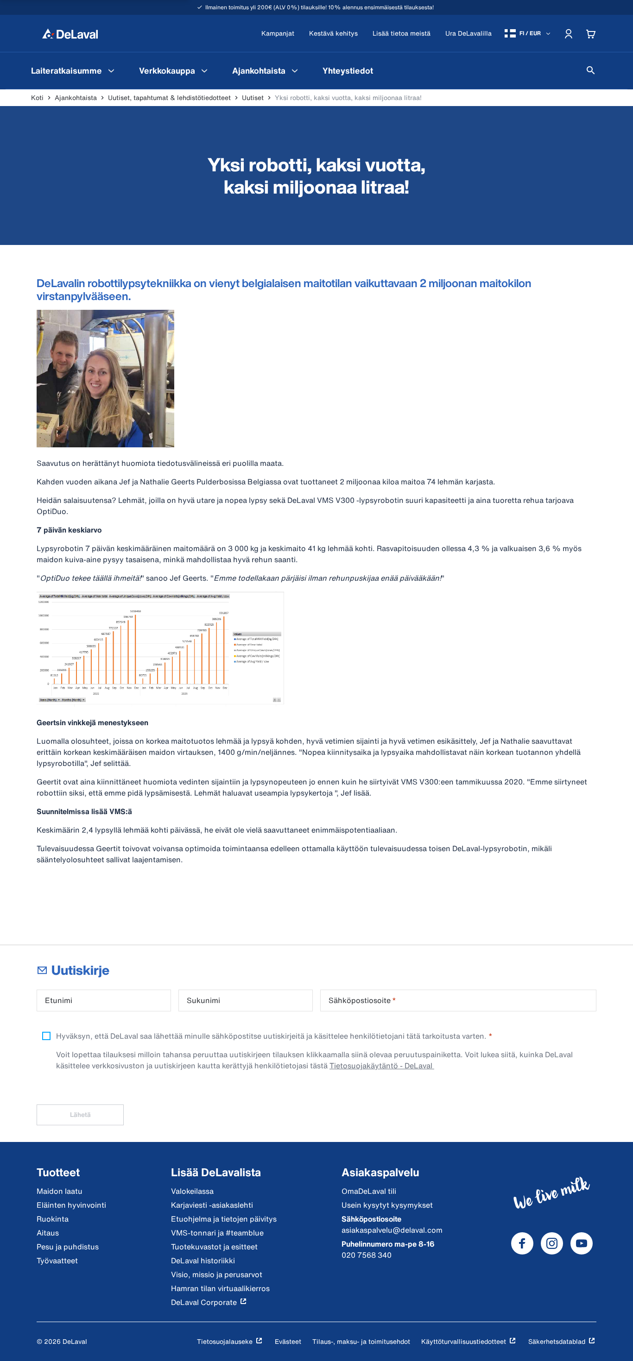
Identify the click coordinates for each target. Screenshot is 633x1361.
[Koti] (69, 33)
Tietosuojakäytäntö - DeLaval (381, 1065)
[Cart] (591, 33)
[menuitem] (74, 70)
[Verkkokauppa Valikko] (204, 70)
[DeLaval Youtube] (581, 1243)
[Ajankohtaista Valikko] (294, 70)
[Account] (568, 33)
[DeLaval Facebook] (522, 1243)
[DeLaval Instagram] (552, 1243)
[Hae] (591, 70)
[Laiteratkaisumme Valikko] (111, 70)
